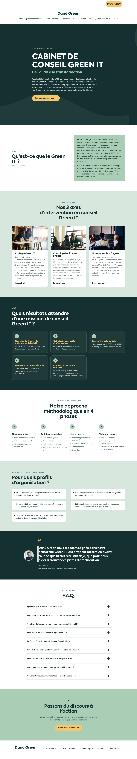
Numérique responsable (29, 19)
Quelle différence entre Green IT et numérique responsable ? (54, 615)
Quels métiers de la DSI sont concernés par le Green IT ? (52, 658)
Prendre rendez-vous (44, 98)
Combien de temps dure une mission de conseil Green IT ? (52, 624)
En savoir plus (20, 283)
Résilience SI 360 (69, 19)
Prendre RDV (114, 3)
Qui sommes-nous (102, 19)
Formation (84, 19)
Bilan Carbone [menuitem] (69, 748)
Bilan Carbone (52, 19)
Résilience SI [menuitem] (51, 748)
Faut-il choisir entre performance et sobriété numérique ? (53, 650)
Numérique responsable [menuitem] (92, 748)
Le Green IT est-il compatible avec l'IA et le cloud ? (49, 641)
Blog (116, 19)
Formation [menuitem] (114, 748)
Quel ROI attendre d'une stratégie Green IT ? (47, 632)
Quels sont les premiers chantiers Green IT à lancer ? (50, 667)
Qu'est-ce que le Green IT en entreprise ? (45, 606)
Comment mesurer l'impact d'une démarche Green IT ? (51, 676)
